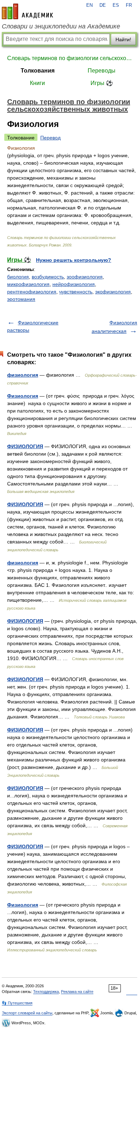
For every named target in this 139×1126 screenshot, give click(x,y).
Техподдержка (46, 991)
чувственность (75, 291)
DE (102, 5)
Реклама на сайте (77, 991)
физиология (22, 375)
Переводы (101, 71)
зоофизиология (85, 277)
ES (116, 5)
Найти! (123, 39)
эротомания (21, 299)
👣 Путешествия (17, 1003)
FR (129, 5)
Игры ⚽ (102, 83)
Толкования (38, 71)
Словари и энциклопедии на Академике (61, 26)
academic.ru (27, 11)
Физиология (22, 396)
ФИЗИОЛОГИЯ (25, 446)
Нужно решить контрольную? (73, 260)
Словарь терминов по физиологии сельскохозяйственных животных (69, 58)
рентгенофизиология (31, 291)
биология (18, 277)
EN (89, 5)
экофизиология (113, 291)
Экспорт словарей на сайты (27, 1013)
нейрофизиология (73, 284)
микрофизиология (28, 284)
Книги (37, 83)
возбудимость (48, 277)
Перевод (50, 137)
